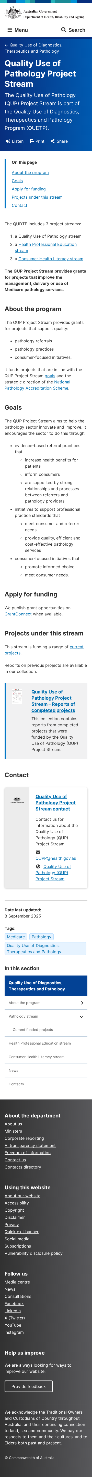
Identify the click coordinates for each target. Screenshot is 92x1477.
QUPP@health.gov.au (56, 858)
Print (40, 141)
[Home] (46, 12)
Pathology (41, 936)
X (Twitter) (15, 1317)
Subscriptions (18, 1246)
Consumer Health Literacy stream (50, 258)
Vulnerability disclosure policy (34, 1253)
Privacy (12, 1224)
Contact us (15, 1159)
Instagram (14, 1332)
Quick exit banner (22, 1231)
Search (76, 30)
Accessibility (17, 1202)
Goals (17, 180)
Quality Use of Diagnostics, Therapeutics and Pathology (33, 48)
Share (62, 141)
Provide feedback (29, 1386)
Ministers (13, 1131)
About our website (22, 1195)
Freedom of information (28, 1152)
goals (50, 375)
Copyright (14, 1210)
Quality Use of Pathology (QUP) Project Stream (53, 872)
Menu (20, 30)
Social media (17, 1238)
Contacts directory (23, 1167)
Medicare (16, 936)
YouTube (13, 1325)
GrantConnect (18, 613)
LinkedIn (13, 1310)
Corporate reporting (24, 1138)
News (13, 1070)
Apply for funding (29, 188)
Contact (19, 205)
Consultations (18, 1296)
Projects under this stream (37, 197)
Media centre (17, 1282)
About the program (30, 172)
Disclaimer (15, 1217)
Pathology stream (23, 1016)
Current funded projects (33, 1029)
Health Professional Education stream (40, 1043)
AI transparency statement (30, 1145)
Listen (18, 141)
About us (13, 1123)
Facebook (14, 1303)
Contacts (16, 1084)
